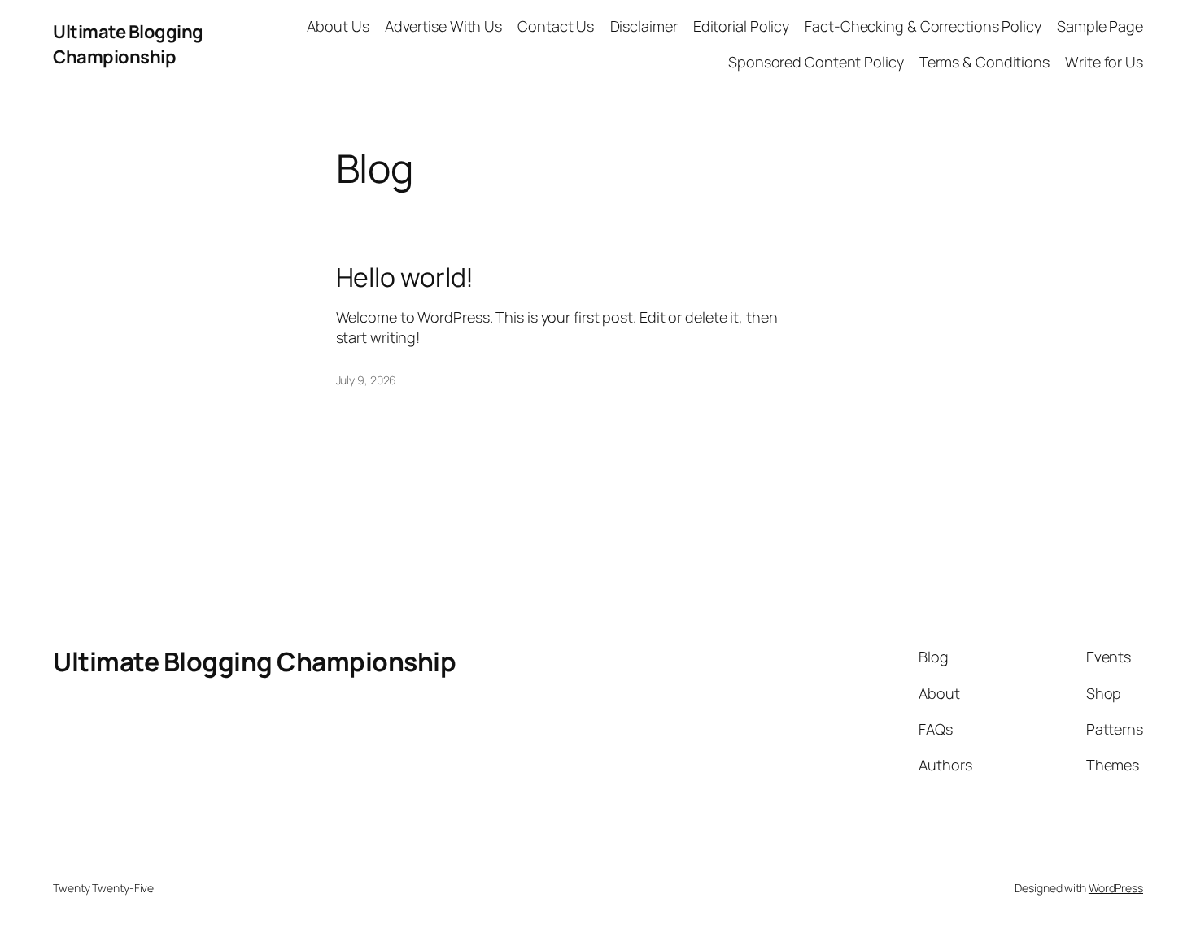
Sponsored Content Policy (816, 62)
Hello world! (405, 277)
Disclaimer (644, 26)
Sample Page (1100, 26)
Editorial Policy (741, 26)
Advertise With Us (443, 26)
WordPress (1116, 888)
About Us (338, 26)
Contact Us (555, 26)
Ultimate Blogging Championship (128, 44)
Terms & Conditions (984, 62)
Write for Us (1104, 62)
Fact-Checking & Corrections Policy (923, 26)
